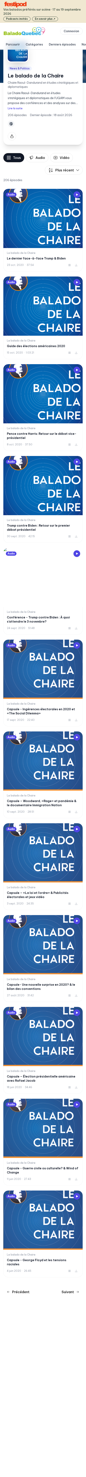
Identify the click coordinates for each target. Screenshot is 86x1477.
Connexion (71, 31)
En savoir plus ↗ (45, 18)
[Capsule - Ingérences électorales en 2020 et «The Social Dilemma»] (43, 683)
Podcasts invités (17, 18)
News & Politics (20, 68)
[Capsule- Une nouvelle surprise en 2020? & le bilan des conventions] (43, 958)
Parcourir (13, 44)
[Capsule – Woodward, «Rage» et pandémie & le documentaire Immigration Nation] (43, 774)
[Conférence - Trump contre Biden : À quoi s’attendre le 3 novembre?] (43, 591)
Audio (40, 158)
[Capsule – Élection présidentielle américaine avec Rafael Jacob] (43, 1050)
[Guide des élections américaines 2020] (43, 317)
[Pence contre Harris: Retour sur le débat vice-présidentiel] (43, 407)
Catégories (34, 44)
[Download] (76, 265)
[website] (11, 123)
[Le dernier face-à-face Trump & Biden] (43, 230)
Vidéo (65, 158)
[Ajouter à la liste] (69, 265)
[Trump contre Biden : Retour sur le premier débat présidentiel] (43, 499)
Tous (17, 158)
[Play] (76, 194)
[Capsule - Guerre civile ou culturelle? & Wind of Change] (43, 1142)
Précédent (20, 1292)
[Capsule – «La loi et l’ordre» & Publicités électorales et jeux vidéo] (43, 866)
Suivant (68, 1292)
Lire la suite (15, 108)
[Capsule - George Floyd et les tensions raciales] (43, 1234)
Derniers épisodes (62, 44)
